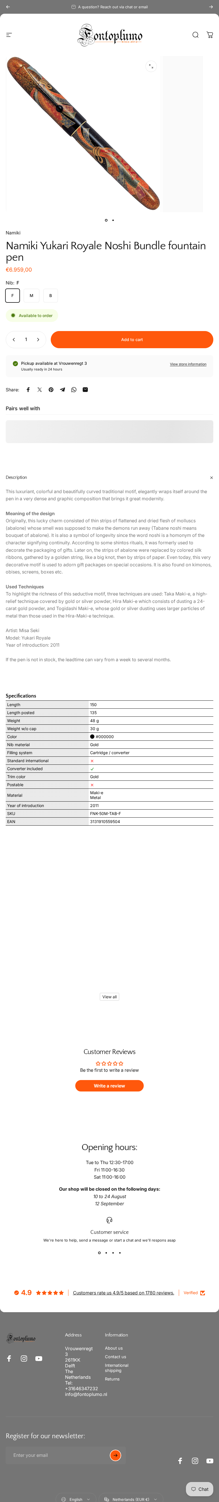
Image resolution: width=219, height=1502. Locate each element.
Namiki (13, 233)
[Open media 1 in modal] (151, 66)
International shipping (116, 1368)
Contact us (115, 1356)
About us (114, 1348)
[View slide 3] (113, 1252)
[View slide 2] (106, 1252)
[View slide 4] (119, 1252)
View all (109, 996)
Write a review (109, 1086)
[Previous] (8, 7)
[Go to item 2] (113, 220)
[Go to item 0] (106, 220)
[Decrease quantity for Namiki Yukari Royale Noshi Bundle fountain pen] (12, 339)
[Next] (211, 7)
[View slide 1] (99, 1252)
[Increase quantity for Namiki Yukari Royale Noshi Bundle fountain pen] (39, 339)
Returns (112, 1378)
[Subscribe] (115, 1455)
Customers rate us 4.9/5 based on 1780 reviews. (123, 1293)
